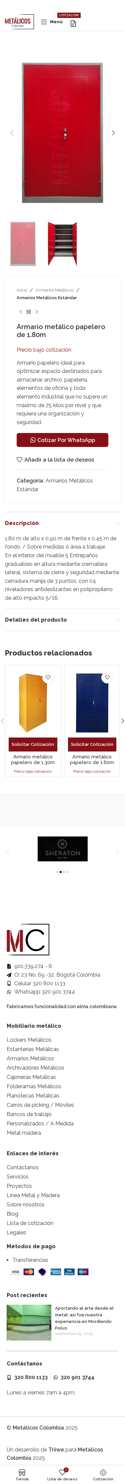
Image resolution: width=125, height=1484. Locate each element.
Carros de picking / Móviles (40, 1105)
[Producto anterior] (21, 312)
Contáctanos (23, 1167)
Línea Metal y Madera (33, 1195)
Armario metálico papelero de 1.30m (33, 759)
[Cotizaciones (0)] (73, 24)
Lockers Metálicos (29, 1040)
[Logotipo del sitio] (19, 21)
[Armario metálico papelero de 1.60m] (92, 703)
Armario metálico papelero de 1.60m (92, 759)
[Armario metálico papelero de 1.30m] (33, 703)
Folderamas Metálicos (34, 1086)
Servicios (18, 1177)
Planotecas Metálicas (33, 1095)
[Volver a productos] (29, 312)
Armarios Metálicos (55, 290)
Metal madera (24, 1133)
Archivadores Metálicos (35, 1068)
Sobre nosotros (26, 1204)
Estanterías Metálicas (33, 1049)
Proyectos (19, 1186)
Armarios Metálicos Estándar (47, 297)
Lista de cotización (30, 1223)
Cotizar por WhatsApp (66, 440)
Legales (16, 1232)
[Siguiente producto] (37, 312)
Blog (12, 1214)
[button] (11, 132)
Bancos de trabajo (29, 1114)
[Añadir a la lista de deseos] (48, 677)
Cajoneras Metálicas (31, 1077)
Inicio (22, 290)
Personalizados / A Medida (40, 1123)
